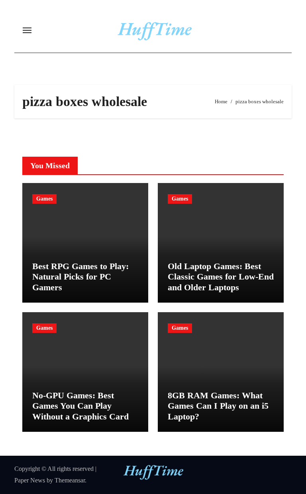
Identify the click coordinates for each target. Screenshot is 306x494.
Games (44, 199)
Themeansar (70, 480)
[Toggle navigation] (27, 30)
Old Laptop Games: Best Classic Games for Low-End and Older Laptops (221, 276)
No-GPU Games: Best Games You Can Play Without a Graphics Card (80, 405)
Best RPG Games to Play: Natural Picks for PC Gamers (80, 276)
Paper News (29, 480)
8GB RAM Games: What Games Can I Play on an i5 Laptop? (218, 405)
